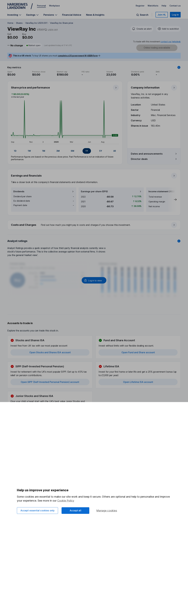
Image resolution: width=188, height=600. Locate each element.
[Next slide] (172, 199)
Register (140, 5)
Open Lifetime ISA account (138, 382)
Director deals (139, 159)
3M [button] (58, 151)
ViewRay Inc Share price (61, 23)
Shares (19, 23)
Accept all (75, 510)
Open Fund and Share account (138, 352)
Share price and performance (30, 87)
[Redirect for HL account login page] (94, 280)
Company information (145, 87)
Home (10, 23)
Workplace (54, 5)
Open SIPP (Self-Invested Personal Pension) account (50, 382)
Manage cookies (106, 510)
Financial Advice (71, 14)
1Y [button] (86, 151)
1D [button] (15, 151)
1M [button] (43, 151)
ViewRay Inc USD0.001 (36, 23)
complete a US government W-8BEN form (78, 55)
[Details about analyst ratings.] (179, 241)
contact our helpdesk (171, 41)
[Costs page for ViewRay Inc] (94, 225)
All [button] (114, 151)
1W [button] (29, 151)
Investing (12, 14)
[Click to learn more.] (179, 67)
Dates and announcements (147, 153)
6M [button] (72, 151)
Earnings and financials (26, 175)
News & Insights (95, 14)
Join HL (161, 14)
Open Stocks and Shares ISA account (50, 352)
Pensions (48, 14)
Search (144, 14)
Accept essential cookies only (37, 510)
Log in (175, 14)
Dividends (18, 191)
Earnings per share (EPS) (94, 191)
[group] (65, 151)
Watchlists (153, 5)
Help (164, 5)
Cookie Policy (65, 500)
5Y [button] (100, 151)
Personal (41, 5)
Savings (30, 14)
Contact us (175, 5)
